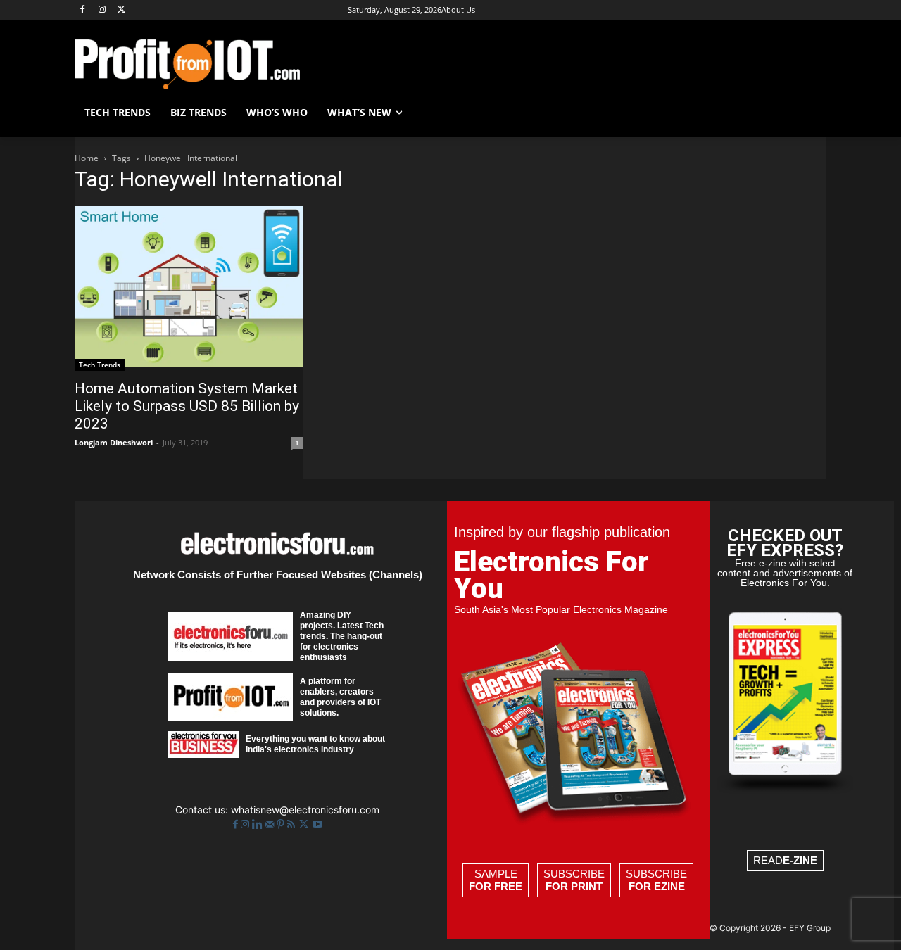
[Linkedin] (258, 824)
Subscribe (574, 880)
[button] (809, 112)
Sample (495, 880)
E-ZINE (800, 860)
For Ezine (657, 886)
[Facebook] (83, 10)
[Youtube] (317, 824)
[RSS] (292, 824)
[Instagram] (102, 10)
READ (785, 860)
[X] (122, 10)
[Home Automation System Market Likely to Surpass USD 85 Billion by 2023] (189, 288)
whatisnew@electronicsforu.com (305, 810)
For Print (574, 886)
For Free (495, 886)
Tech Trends (99, 364)
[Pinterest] (282, 824)
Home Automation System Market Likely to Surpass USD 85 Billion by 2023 (187, 406)
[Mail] (271, 824)
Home (87, 158)
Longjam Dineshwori (114, 442)
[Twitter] (305, 824)
